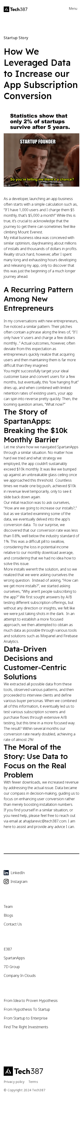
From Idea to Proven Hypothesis (31, 1000)
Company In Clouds (20, 975)
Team (8, 906)
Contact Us (13, 924)
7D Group (12, 966)
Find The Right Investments (26, 1026)
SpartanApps (14, 957)
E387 (8, 949)
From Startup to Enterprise (25, 1018)
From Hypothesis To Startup (27, 1009)
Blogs (8, 915)
